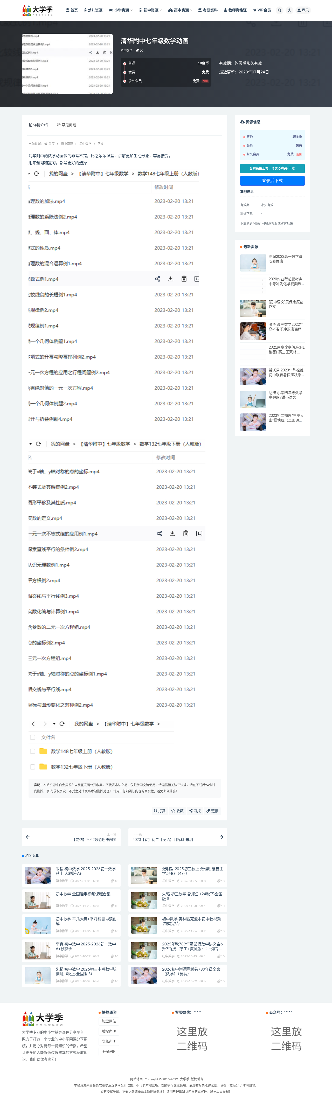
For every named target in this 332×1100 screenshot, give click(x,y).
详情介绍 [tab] (40, 125)
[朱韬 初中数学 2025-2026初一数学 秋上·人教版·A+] (38, 875)
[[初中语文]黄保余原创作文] (253, 308)
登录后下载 (272, 181)
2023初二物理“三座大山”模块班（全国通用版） (286, 420)
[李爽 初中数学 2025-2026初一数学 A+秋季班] (38, 950)
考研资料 (210, 10)
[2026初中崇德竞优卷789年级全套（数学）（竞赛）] (144, 976)
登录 (305, 10)
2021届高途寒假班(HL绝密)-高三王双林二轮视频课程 (287, 352)
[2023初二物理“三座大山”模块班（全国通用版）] (253, 422)
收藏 (179, 811)
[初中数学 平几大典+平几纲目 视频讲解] (38, 925)
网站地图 (136, 1079)
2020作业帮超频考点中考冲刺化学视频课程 (285, 284)
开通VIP (108, 1052)
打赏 (161, 811)
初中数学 (126, 50)
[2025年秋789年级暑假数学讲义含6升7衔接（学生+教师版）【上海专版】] (144, 950)
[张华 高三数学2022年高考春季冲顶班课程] (253, 331)
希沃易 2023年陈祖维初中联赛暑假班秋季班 (286, 375)
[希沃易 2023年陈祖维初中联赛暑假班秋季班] (253, 376)
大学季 (184, 1079)
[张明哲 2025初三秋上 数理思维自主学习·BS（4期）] (144, 875)
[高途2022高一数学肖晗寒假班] (253, 263)
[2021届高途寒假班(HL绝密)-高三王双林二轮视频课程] (253, 354)
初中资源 (67, 144)
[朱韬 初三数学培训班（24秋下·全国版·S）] (144, 900)
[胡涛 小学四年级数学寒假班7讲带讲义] (253, 399)
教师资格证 (238, 10)
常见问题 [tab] (69, 125)
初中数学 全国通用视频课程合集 (83, 894)
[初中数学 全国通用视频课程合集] (38, 900)
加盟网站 (109, 1021)
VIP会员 (264, 10)
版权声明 (109, 1031)
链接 (214, 811)
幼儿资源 (95, 10)
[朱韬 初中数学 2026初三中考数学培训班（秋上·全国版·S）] (38, 976)
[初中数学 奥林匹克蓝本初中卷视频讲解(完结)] (144, 925)
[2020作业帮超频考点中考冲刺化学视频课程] (253, 285)
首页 (74, 10)
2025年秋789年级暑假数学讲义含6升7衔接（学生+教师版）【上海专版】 (192, 949)
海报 (196, 811)
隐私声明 (109, 1041)
